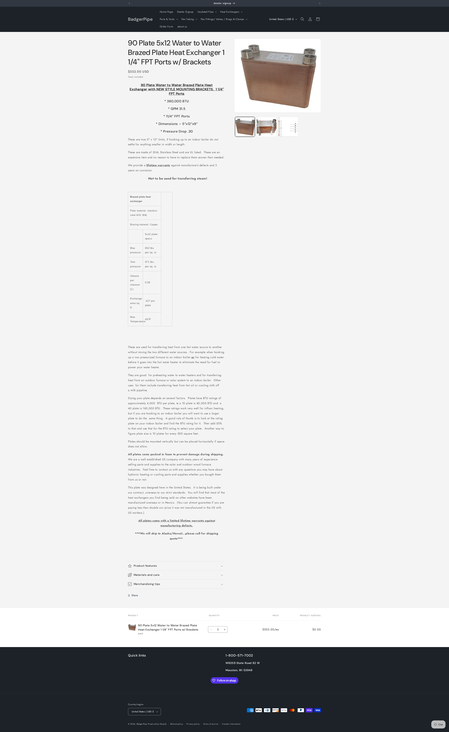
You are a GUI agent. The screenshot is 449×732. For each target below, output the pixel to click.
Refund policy (176, 724)
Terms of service (210, 724)
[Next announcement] (320, 3)
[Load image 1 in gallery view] (245, 127)
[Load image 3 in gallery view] (288, 127)
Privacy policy (193, 724)
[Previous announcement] (129, 3)
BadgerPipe (142, 724)
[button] (207, 11)
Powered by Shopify (157, 724)
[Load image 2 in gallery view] (266, 127)
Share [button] (135, 595)
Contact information (231, 724)
